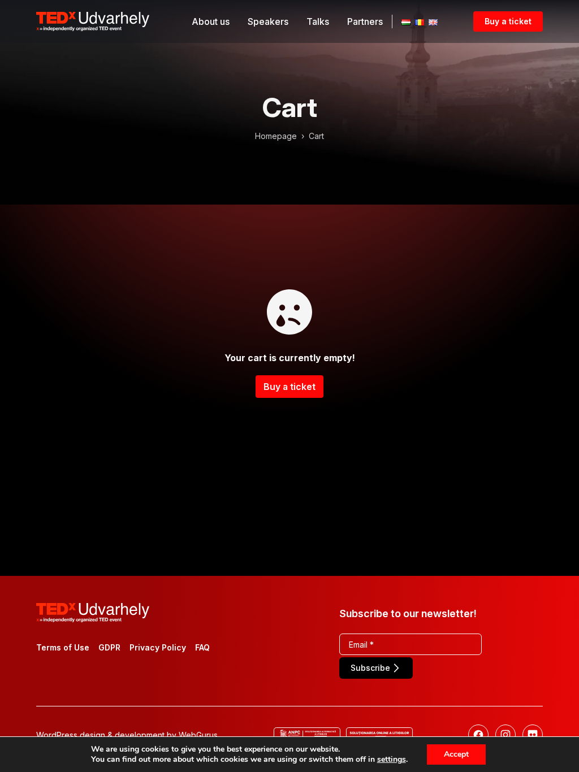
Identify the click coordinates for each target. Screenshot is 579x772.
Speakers (268, 21)
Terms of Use (62, 647)
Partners (365, 21)
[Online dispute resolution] (379, 735)
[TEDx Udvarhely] (92, 20)
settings (391, 759)
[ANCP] (307, 735)
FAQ (202, 647)
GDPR (109, 647)
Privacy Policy (157, 647)
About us (211, 21)
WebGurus (198, 735)
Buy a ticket (508, 21)
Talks (317, 21)
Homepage (276, 136)
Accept (456, 754)
